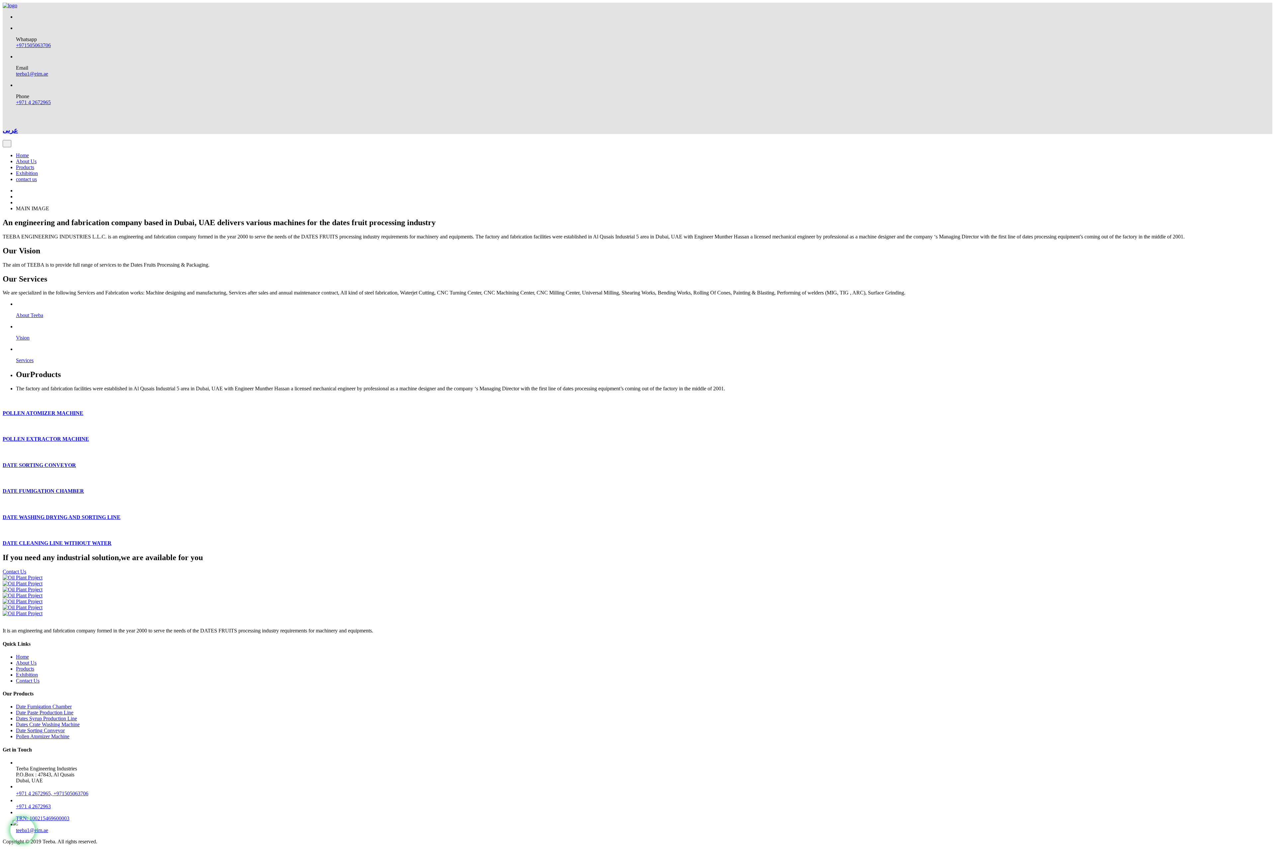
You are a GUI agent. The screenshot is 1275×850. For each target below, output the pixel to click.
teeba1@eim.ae (32, 74)
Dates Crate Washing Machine (48, 724)
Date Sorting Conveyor (40, 730)
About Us (26, 161)
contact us (26, 179)
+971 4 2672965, (34, 793)
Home (22, 155)
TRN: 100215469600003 (42, 818)
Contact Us (14, 571)
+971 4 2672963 (33, 806)
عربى (10, 130)
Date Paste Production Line (44, 712)
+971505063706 (33, 45)
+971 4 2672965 (33, 102)
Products (25, 167)
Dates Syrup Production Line (46, 718)
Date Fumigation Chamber (44, 706)
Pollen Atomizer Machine (42, 736)
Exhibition (27, 173)
